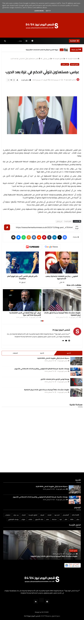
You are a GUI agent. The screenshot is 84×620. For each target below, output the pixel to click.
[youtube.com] (41, 600)
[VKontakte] (34, 237)
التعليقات (15, 353)
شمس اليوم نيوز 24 (61, 330)
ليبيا (61, 519)
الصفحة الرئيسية (72, 58)
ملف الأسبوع (39, 519)
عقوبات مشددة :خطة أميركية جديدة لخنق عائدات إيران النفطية (62, 314)
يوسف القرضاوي (13, 519)
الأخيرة (42, 353)
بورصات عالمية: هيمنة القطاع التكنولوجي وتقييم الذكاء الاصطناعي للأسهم (42, 368)
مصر (47, 519)
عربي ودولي (46, 58)
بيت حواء (15, 515)
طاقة (72, 519)
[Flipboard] (32, 246)
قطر (66, 519)
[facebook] (68, 340)
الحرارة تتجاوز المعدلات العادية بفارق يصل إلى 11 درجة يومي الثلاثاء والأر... (49, 556)
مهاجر (23, 519)
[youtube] (65, 340)
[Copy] (7, 227)
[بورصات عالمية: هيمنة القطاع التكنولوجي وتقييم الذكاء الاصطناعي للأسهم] (76, 372)
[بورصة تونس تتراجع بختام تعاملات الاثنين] (76, 382)
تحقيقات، (7, 515)
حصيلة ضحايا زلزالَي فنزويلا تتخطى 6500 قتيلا (53, 358)
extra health (75, 515)
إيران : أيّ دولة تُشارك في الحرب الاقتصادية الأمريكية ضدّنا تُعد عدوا (25, 314)
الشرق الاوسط (59, 58)
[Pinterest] (44, 237)
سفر (78, 519)
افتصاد (49, 515)
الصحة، (24, 515)
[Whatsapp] (23, 237)
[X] (59, 237)
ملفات (30, 519)
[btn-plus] (13, 80)
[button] (74, 41)
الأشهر (69, 353)
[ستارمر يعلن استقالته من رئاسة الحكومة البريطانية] (66, 49)
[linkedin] (54, 237)
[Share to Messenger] (18, 237)
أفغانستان (66, 515)
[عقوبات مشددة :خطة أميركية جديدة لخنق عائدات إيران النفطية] (62, 300)
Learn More (39, 10)
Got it (48, 10)
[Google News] (51, 246)
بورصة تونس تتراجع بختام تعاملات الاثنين (55, 379)
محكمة (54, 519)
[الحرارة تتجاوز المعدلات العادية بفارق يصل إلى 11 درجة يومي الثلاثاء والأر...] (42, 548)
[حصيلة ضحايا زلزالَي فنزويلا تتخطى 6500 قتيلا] (76, 361)
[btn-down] (8, 80)
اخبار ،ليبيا (57, 515)
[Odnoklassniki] (29, 237)
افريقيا (42, 515)
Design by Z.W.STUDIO (42, 612)
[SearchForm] (5, 41)
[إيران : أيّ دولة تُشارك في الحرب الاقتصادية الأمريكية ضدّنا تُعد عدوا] (22, 300)
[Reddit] (39, 237)
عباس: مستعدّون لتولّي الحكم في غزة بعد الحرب (24, 58)
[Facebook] (65, 237)
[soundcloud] (62, 340)
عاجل (61, 50)
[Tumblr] (49, 237)
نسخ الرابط (76, 227)
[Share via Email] (13, 237)
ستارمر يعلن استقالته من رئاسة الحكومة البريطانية (41, 50)
